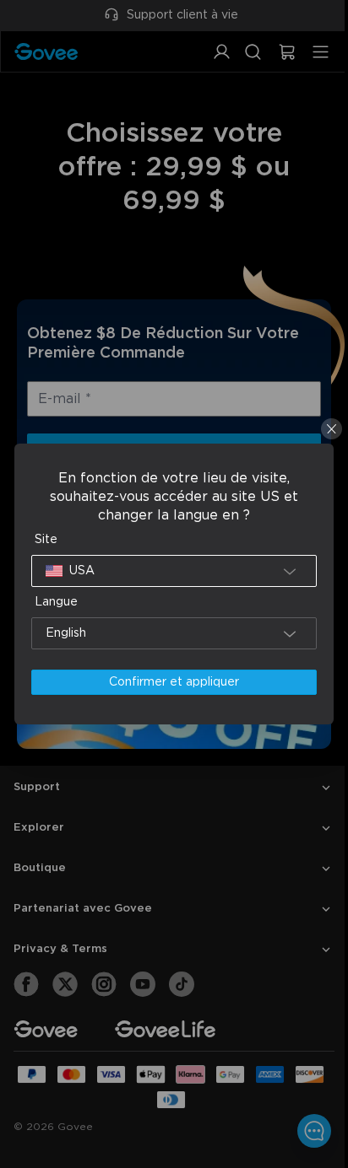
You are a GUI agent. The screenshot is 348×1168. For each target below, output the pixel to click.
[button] (170, 571)
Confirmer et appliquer (170, 682)
